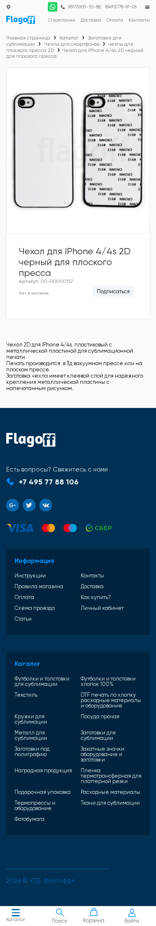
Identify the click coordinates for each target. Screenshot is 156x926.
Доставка (92, 586)
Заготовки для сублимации (98, 735)
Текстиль (26, 695)
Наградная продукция (43, 771)
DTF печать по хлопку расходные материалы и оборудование (111, 700)
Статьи (23, 618)
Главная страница (28, 38)
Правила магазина (39, 586)
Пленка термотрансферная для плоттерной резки (111, 776)
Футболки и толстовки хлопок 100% (108, 681)
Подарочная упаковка (43, 792)
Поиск (59, 921)
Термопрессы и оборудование (35, 805)
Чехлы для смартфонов (71, 44)
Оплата (24, 597)
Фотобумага (30, 819)
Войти (131, 921)
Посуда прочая (100, 717)
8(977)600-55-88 (84, 7)
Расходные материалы (110, 792)
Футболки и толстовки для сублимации (42, 681)
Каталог (15, 919)
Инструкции (30, 575)
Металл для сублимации (31, 735)
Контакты (92, 575)
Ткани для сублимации (110, 803)
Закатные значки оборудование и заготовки (102, 754)
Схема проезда (35, 608)
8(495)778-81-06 (120, 7)
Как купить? (96, 597)
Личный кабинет (102, 608)
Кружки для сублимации (31, 719)
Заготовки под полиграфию (32, 751)
